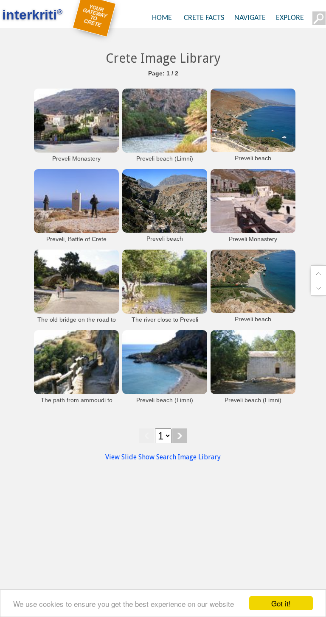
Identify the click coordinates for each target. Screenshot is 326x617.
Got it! (281, 603)
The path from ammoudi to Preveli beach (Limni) (76, 404)
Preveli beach (253, 158)
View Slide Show (130, 457)
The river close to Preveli (165, 319)
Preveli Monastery (76, 158)
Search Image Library (188, 457)
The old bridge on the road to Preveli (76, 323)
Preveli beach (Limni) (164, 158)
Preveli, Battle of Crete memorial (76, 243)
